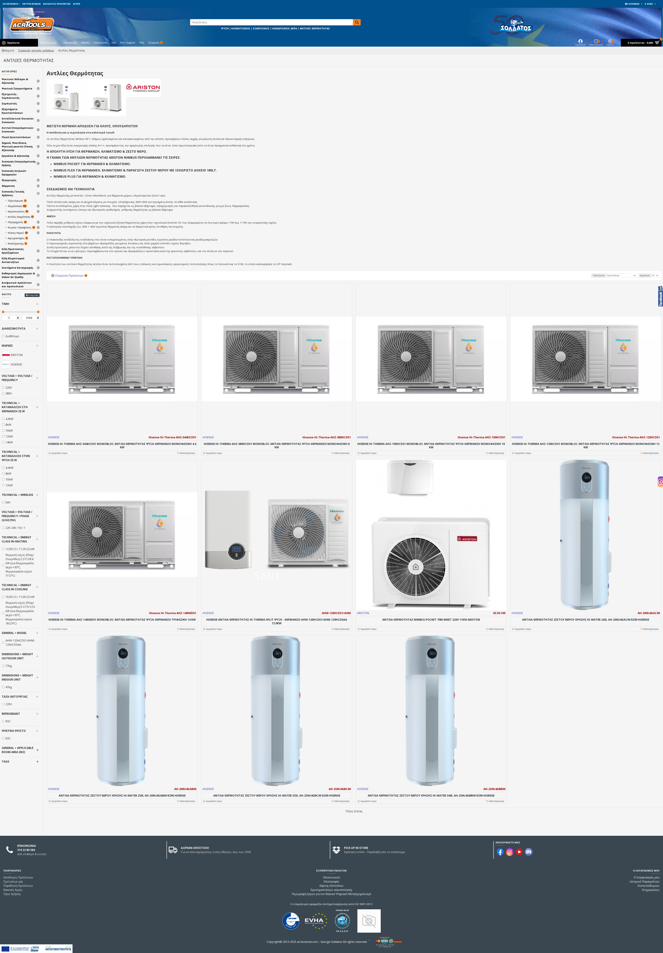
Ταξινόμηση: (599, 275)
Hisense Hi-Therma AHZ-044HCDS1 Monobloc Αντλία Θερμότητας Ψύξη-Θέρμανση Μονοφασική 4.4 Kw (122, 445)
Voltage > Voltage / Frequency (17, 378)
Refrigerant (11, 714)
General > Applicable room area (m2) (17, 750)
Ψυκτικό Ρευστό (14, 731)
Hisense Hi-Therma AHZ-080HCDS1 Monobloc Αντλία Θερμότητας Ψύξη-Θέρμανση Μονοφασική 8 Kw (277, 445)
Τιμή (5, 304)
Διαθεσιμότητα (13, 328)
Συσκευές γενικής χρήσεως (36, 50)
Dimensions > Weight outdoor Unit (17, 656)
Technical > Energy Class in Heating (16, 539)
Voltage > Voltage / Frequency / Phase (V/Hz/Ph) (17, 516)
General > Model (14, 633)
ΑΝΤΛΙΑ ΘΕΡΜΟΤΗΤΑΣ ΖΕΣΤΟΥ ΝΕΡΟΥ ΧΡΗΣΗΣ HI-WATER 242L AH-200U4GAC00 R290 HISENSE (585, 620)
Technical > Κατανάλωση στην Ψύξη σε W (16, 456)
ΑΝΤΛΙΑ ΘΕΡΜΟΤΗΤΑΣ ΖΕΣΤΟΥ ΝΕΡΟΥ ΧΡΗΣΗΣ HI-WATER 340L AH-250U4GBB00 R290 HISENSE (431, 795)
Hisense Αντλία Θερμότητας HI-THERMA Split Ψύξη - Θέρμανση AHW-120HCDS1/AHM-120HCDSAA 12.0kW (276, 621)
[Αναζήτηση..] (357, 22)
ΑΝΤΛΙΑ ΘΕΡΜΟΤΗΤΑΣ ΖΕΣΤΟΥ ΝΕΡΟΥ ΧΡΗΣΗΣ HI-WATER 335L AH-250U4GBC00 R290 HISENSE (276, 795)
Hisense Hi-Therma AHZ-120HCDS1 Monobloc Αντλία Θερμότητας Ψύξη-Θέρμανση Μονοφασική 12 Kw (585, 445)
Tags (5, 761)
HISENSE (53, 437)
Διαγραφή (33, 295)
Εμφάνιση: (645, 275)
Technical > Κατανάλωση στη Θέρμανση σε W (15, 407)
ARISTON (363, 613)
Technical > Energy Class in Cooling (16, 587)
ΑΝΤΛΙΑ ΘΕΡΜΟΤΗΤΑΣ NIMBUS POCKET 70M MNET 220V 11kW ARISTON (431, 620)
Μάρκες (7, 346)
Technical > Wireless (17, 495)
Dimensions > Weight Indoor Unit (17, 677)
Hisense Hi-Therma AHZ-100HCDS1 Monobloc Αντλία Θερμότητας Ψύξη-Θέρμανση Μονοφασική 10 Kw (431, 445)
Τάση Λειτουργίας (15, 697)
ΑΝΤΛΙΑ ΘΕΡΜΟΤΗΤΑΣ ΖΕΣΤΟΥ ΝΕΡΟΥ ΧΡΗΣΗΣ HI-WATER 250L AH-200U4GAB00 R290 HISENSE (122, 795)
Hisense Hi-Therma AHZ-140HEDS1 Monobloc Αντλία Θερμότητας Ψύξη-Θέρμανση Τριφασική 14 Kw (122, 620)
